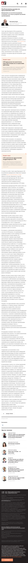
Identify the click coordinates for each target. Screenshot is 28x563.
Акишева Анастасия (13, 442)
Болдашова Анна (12, 467)
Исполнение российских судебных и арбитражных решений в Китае (16, 461)
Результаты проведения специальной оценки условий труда (13, 528)
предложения (20, 41)
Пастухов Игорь (13, 21)
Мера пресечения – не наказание (14, 452)
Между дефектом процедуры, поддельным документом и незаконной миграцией (16, 436)
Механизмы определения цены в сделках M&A (16, 478)
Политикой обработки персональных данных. (11, 556)
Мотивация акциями (14, 443)
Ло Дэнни (10, 457)
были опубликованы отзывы (14, 174)
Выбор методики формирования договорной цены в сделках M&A (16, 470)
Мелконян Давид (12, 450)
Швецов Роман (12, 433)
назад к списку (9, 413)
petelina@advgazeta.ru (6, 500)
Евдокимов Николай (13, 476)
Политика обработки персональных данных (10, 526)
